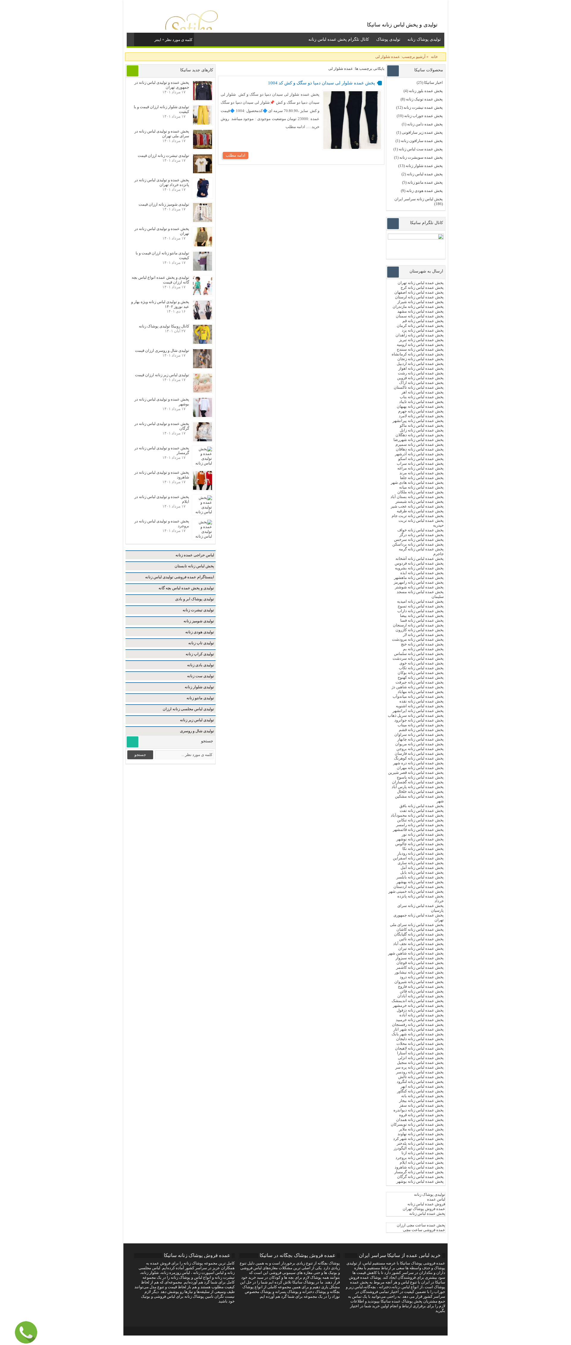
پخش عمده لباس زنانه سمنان (420, 316)
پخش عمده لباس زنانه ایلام (422, 1162)
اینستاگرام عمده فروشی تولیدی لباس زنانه (179, 577)
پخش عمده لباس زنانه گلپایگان (419, 934)
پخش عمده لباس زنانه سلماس (419, 653)
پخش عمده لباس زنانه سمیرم (420, 444)
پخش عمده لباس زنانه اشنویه (420, 706)
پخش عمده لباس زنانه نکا (423, 848)
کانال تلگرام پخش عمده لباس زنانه (338, 39)
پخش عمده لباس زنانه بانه (422, 1096)
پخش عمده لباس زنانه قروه (421, 1115)
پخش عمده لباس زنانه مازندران (418, 306)
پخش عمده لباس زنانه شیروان (419, 981)
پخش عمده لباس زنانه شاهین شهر (416, 953)
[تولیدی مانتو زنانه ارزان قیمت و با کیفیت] (202, 269)
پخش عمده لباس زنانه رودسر (420, 1072)
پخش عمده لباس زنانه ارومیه (420, 344)
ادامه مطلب (235, 155)
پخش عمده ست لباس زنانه (421, 149)
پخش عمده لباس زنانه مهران (420, 768)
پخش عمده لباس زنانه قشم (421, 729)
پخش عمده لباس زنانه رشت (421, 373)
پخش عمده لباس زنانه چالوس (419, 844)
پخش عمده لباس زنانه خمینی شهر (416, 891)
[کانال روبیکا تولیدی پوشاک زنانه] (202, 342)
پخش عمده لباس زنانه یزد (423, 330)
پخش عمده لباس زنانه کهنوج (421, 677)
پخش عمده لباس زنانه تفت (422, 810)
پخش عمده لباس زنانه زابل (422, 430)
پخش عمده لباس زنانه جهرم (421, 411)
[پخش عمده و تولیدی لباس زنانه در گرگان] (202, 440)
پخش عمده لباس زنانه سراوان (419, 734)
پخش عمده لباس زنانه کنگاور (420, 1091)
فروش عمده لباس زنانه (426, 1204)
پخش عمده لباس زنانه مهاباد (421, 691)
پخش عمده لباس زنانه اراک (421, 382)
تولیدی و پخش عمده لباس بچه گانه (186, 588)
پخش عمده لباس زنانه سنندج (420, 349)
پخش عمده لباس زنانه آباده (421, 1015)
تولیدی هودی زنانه (199, 632)
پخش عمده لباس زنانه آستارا (420, 1053)
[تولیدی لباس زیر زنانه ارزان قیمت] (202, 391)
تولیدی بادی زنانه (200, 665)
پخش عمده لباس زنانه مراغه (420, 468)
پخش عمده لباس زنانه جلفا (422, 477)
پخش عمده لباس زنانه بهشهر (420, 882)
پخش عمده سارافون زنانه (422, 140)
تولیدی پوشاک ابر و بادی (194, 599)
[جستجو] (139, 38)
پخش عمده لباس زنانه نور (423, 834)
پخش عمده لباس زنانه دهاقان (420, 449)
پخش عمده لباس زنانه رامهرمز (419, 582)
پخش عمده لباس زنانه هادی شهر (417, 482)
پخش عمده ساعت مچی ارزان (421, 1225)
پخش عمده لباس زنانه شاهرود (419, 1167)
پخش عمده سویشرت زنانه (421, 157)
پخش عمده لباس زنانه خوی (421, 663)
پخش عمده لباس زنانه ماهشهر (419, 577)
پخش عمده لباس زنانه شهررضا (418, 439)
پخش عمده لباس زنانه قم (423, 321)
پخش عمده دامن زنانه (425, 124)
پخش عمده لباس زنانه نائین (421, 939)
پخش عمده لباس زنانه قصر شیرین (416, 772)
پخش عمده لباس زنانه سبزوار (420, 958)
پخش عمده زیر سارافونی (422, 132)
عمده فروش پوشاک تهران (424, 1209)
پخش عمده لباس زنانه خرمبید (420, 1020)
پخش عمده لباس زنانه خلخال (420, 791)
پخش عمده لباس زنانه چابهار (420, 739)
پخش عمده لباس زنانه (425, 174)
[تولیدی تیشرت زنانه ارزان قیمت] (202, 172)
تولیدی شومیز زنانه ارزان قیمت (164, 204)
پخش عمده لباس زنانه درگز (421, 535)
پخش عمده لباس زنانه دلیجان (420, 1039)
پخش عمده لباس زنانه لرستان (419, 297)
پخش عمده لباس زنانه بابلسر (420, 877)
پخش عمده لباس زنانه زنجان (420, 359)
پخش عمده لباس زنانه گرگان (420, 1176)
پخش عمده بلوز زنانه (426, 91)
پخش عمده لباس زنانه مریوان (419, 744)
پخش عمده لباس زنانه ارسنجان (418, 625)
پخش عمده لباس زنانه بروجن (420, 748)
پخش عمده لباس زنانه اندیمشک (418, 1000)
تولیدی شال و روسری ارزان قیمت (162, 350)
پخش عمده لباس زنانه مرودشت (418, 639)
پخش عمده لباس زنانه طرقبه (420, 511)
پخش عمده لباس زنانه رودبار (420, 853)
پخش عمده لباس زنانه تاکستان (419, 387)
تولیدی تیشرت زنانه (198, 610)
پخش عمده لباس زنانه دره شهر (418, 763)
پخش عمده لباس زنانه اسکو (421, 458)
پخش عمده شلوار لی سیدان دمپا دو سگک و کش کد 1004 (321, 83)
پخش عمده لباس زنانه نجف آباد (418, 943)
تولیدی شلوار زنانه (199, 687)
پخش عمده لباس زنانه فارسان (419, 753)
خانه (434, 56)
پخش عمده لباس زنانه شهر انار (418, 1029)
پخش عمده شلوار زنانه (424, 165)
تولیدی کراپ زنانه (200, 654)
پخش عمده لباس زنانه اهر (422, 392)
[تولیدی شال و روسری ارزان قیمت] (202, 367)
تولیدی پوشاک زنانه (424, 39)
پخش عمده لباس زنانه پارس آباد (418, 787)
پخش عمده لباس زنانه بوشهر (420, 1181)
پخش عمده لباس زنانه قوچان (420, 962)
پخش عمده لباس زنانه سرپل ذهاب (416, 715)
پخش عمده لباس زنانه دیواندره (418, 1110)
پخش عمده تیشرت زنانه (423, 107)
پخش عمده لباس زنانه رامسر (420, 825)
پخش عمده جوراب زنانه (423, 116)
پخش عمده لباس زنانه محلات (420, 1043)
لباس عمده (436, 1199)
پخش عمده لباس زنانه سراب (420, 463)
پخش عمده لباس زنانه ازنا (422, 1153)
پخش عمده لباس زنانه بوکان (421, 672)
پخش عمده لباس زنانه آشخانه (420, 558)
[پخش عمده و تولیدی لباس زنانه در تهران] (202, 245)
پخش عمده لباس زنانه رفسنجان (418, 1024)
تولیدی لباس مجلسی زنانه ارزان (188, 709)
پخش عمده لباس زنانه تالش (421, 1077)
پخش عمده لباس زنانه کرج (422, 287)
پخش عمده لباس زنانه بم (423, 649)
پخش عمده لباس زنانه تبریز (421, 340)
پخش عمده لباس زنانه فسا (422, 620)
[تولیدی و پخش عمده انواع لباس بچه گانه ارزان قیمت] (202, 294)
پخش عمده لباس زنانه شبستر (420, 501)
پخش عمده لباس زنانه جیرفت (420, 682)
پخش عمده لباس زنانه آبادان (420, 996)
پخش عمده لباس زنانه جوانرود (419, 720)
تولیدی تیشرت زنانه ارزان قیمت (163, 155)
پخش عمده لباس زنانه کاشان (420, 929)
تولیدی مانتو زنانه (200, 698)
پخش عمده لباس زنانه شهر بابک (418, 1034)
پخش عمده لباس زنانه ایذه (422, 573)
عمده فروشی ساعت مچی (424, 1230)
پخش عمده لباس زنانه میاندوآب (418, 696)
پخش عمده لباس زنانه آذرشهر (419, 454)
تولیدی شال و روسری (197, 731)
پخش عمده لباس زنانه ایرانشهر (418, 710)
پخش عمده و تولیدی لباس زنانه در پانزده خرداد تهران (161, 182)
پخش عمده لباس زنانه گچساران (418, 782)
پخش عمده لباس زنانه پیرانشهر (418, 420)
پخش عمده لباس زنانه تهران (421, 283)
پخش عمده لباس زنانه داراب (420, 611)
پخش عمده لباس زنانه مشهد (420, 311)
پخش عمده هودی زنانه (424, 190)
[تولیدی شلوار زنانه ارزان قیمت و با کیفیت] (202, 123)
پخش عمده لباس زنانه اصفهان (419, 292)
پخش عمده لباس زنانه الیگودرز (419, 1148)
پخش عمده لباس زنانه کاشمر (420, 967)
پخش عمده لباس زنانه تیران (421, 948)
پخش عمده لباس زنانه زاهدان (420, 335)
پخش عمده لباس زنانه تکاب (421, 668)
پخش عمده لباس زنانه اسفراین (418, 858)
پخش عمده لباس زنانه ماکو (422, 425)
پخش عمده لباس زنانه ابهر (422, 1086)
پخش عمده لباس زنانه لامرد (421, 416)
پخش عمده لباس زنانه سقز (421, 1105)
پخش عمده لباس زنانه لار (423, 634)
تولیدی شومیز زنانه (198, 621)
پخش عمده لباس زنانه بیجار (421, 1100)
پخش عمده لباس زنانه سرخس (419, 539)
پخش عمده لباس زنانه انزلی (421, 1058)
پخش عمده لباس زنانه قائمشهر (418, 829)
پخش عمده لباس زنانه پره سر (419, 1067)
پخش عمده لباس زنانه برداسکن (418, 544)
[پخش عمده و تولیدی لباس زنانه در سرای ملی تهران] (202, 147)
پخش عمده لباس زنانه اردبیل (420, 363)
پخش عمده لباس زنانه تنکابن (420, 820)
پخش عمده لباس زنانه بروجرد (420, 1157)
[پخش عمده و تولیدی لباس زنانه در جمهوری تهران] (202, 99)
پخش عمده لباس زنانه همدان (420, 1119)
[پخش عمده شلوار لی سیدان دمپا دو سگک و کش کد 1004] (352, 147)
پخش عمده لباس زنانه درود (422, 977)
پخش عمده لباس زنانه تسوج (421, 606)
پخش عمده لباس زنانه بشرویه (419, 568)
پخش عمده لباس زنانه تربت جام (418, 516)
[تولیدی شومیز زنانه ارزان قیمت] (202, 220)
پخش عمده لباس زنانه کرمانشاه (418, 354)
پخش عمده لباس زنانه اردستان (418, 886)
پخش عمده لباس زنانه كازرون (420, 630)
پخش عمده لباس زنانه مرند (421, 473)
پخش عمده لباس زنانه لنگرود (420, 1081)
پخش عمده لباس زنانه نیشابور (419, 972)
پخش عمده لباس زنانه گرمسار (419, 1172)
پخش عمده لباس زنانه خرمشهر (418, 1005)
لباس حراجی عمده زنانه (194, 555)
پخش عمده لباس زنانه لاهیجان (419, 1048)
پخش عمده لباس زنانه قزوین (420, 378)
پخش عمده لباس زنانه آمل (422, 867)
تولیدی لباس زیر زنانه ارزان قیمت (162, 375)
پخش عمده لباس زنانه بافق (421, 806)
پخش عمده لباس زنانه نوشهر (420, 839)
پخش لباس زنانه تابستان (194, 566)
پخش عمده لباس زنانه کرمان (420, 325)
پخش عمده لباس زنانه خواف (420, 530)
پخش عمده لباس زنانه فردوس (419, 563)
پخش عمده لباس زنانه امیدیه (420, 601)
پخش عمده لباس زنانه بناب (422, 397)
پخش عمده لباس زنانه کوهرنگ (419, 758)
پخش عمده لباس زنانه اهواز (421, 368)
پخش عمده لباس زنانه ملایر (421, 1129)
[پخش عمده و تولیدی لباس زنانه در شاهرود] (202, 488)
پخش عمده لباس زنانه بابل (422, 872)
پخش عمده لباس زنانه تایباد (421, 401)
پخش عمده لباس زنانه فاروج (421, 986)
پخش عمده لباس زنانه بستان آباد (417, 496)
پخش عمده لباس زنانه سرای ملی (416, 924)
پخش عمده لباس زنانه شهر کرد (418, 1138)
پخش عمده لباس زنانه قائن (422, 991)
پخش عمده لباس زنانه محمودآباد (417, 815)
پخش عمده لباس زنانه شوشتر (419, 587)
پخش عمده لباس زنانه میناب (421, 725)
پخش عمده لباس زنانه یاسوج (420, 777)
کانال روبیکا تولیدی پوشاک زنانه (164, 326)
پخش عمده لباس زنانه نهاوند (421, 1134)
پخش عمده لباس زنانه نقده (421, 701)
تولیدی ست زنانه (200, 676)
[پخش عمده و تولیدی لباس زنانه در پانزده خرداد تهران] (202, 196)
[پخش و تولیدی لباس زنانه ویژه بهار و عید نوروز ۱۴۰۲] (202, 318)
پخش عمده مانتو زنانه (425, 182)
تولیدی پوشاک (388, 39)
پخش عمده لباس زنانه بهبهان (420, 406)
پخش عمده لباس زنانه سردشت (418, 658)
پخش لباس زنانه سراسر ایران (418, 199)
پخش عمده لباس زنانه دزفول (420, 1010)
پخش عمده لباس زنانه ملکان (420, 492)
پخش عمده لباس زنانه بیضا (422, 615)
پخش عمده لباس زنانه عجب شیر (417, 506)
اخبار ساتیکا (433, 82)
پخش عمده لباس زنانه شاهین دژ (418, 687)
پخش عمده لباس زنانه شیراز (420, 302)
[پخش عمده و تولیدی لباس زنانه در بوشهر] (202, 415)
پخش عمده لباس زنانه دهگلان (420, 435)
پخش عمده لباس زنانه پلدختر (420, 1143)
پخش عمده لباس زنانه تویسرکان (417, 1124)
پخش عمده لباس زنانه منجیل (420, 1062)
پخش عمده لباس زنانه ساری (421, 863)
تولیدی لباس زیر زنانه (197, 720)
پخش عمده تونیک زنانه (424, 99)
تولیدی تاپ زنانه (201, 643)
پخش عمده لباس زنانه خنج (422, 644)
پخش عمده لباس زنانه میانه (421, 487)
